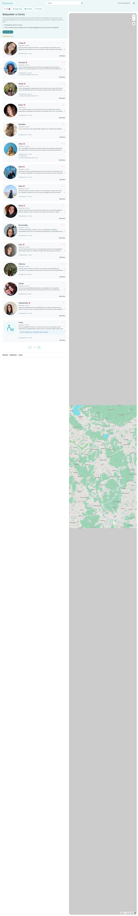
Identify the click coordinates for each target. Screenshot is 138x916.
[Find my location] (133, 23)
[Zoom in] (133, 16)
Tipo (7, 9)
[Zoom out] (133, 19)
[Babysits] (8, 3)
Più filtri (39, 9)
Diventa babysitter (124, 3)
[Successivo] (39, 347)
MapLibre (123, 913)
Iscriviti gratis (8, 32)
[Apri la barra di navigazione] (133, 3)
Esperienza (18, 9)
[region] (103, 464)
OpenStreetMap (130, 913)
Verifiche (29, 9)
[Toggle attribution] (135, 913)
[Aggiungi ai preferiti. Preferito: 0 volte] (63, 43)
